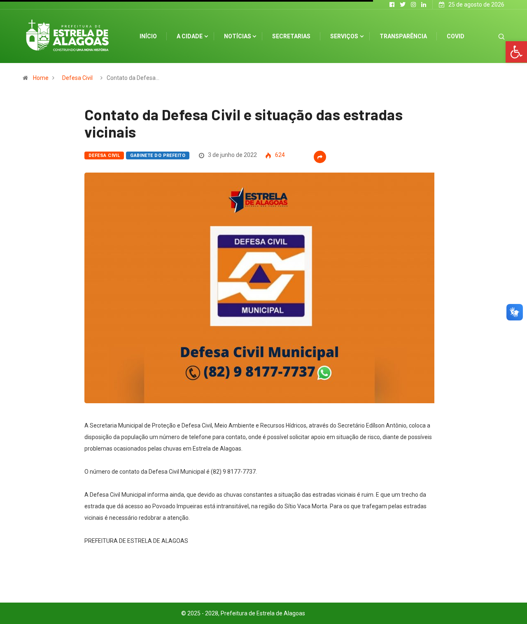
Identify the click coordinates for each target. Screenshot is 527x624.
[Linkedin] (423, 4)
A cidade (190, 36)
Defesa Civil (77, 78)
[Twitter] (403, 4)
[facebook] (391, 4)
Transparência (403, 36)
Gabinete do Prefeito (157, 155)
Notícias (237, 36)
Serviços (344, 36)
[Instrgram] (413, 4)
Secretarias (291, 36)
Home (41, 78)
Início (148, 36)
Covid (455, 36)
